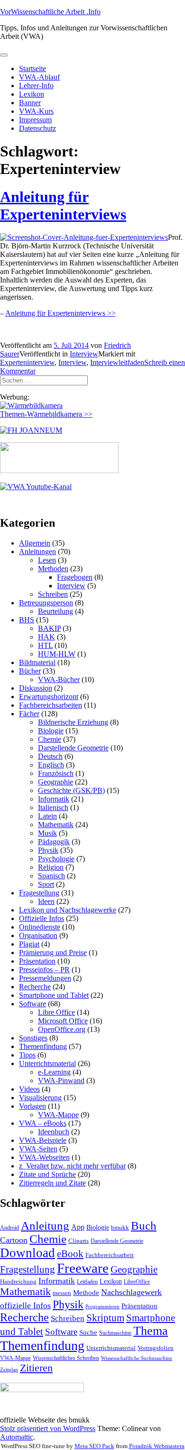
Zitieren (36, 1368)
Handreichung (18, 1281)
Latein (47, 816)
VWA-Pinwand (61, 1080)
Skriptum (105, 1318)
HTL (45, 645)
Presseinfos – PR (44, 970)
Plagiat (29, 944)
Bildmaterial (37, 662)
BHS (26, 620)
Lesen (47, 560)
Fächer (29, 714)
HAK (46, 637)
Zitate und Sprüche (47, 1174)
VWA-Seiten (38, 1149)
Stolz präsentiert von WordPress (47, 1428)
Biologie (51, 731)
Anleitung (45, 1225)
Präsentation (37, 961)
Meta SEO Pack (94, 1446)
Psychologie (56, 859)
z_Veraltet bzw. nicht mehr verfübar (72, 1166)
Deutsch (50, 756)
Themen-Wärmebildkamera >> (46, 414)
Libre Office (56, 1012)
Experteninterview (27, 362)
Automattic (16, 1437)
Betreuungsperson (46, 603)
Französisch (56, 773)
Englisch (51, 765)
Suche (88, 1332)
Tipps (27, 1055)
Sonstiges (33, 1038)
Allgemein (34, 543)
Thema (150, 1331)
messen (62, 1292)
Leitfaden (87, 1281)
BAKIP (49, 628)
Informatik (53, 799)
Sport (46, 884)
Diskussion (35, 688)
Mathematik (56, 825)
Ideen (46, 901)
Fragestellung (39, 893)
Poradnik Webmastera (157, 1446)
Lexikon (31, 94)
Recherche (35, 987)
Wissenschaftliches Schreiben (66, 1358)
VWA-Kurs (36, 111)
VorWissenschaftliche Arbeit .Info (50, 12)
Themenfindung (43, 1046)
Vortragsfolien (156, 1347)
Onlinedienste (39, 927)
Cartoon (14, 1240)
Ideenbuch (53, 1132)
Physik (48, 850)
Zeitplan (9, 1369)
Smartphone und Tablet (54, 995)
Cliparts (78, 1240)
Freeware (83, 1268)
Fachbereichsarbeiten (50, 705)
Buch (144, 1225)
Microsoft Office (63, 1021)
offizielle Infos (25, 1305)
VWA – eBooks (42, 1123)
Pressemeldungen (45, 978)
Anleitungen (37, 551)
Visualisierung (40, 1098)
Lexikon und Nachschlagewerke (67, 910)
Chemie (49, 739)
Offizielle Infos (41, 918)
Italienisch (53, 807)
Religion (51, 867)
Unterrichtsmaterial (47, 1063)
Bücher (30, 671)
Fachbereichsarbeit (109, 1254)
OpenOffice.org (61, 1029)
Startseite (32, 68)
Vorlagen (32, 1106)
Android (9, 1227)
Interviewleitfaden (117, 362)
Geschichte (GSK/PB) (71, 790)
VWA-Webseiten (44, 1157)
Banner (30, 103)
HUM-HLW (56, 654)
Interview (84, 354)
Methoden (53, 569)
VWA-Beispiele (42, 1140)
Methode (86, 1292)
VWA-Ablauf (39, 77)
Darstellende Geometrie (73, 748)
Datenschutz (37, 128)
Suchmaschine (115, 1333)
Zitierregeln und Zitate (52, 1183)
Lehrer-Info (36, 86)
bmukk (120, 1227)
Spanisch (51, 876)
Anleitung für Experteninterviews (63, 205)
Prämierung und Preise (53, 952)
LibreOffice (137, 1281)
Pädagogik (54, 842)
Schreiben (53, 594)
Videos (29, 1089)
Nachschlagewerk (131, 1292)
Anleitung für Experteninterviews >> (60, 313)
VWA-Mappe (58, 1115)
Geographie (55, 782)
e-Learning (54, 1072)
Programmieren (102, 1306)
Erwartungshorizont (48, 697)
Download (27, 1253)
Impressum (35, 120)
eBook (70, 1254)
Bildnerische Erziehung (73, 722)
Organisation (38, 935)
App (77, 1227)
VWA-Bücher (59, 679)
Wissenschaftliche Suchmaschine (136, 1358)
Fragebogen (74, 577)
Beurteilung (55, 611)
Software (32, 1004)
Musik (47, 833)
